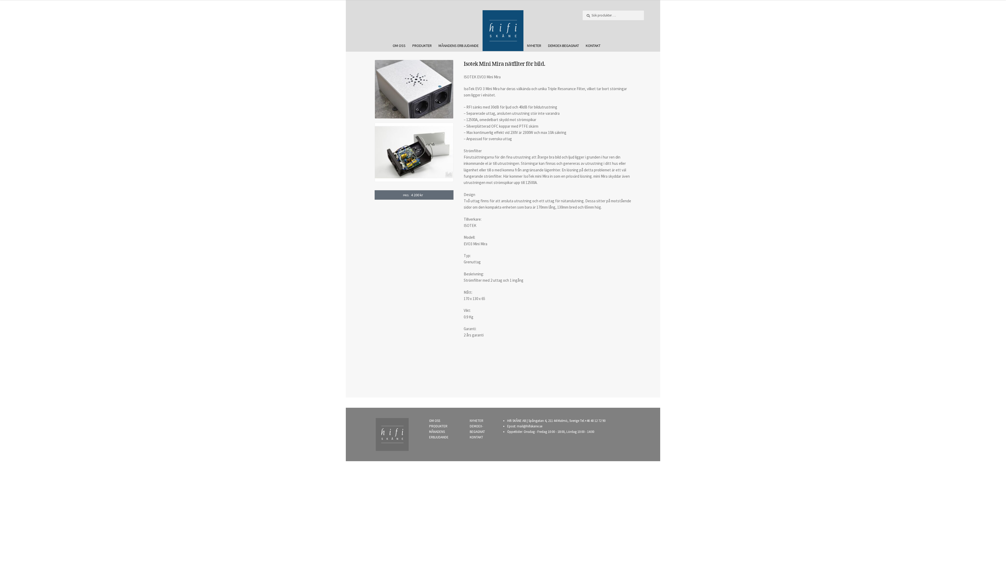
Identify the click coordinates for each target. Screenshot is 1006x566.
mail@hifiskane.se (529, 426)
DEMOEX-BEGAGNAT (563, 45)
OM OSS (399, 45)
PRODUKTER (422, 45)
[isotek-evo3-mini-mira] (414, 152)
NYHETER (534, 45)
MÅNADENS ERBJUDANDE (459, 45)
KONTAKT (593, 45)
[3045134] (414, 89)
